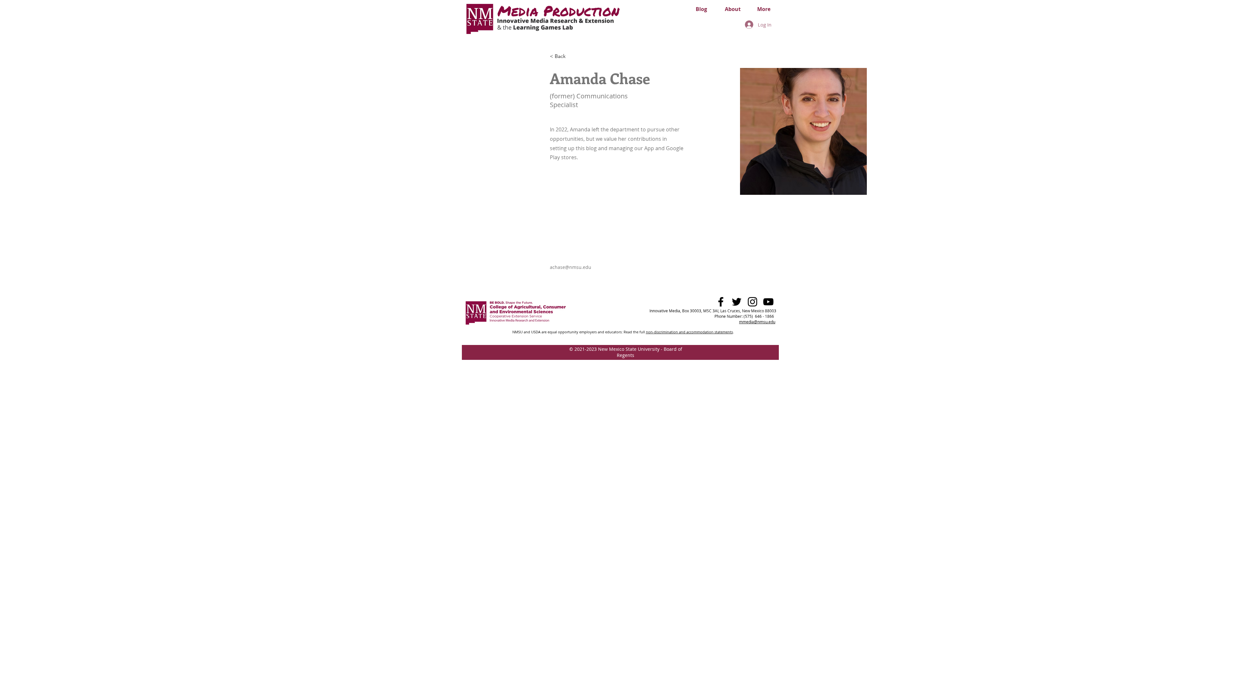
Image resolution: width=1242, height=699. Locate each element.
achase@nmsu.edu (570, 267)
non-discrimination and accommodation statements (689, 331)
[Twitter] (736, 301)
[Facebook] (720, 301)
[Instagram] (752, 301)
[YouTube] (768, 301)
